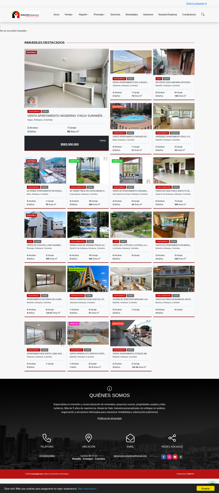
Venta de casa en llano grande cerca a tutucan (45, 245)
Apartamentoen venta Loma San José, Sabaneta (45, 353)
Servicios (115, 14)
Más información (87, 488)
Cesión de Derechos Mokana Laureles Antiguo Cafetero (131, 299)
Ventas (68, 14)
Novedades (132, 14)
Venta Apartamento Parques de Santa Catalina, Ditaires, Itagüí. (131, 136)
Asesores (148, 14)
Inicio (56, 14)
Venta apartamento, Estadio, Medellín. (131, 353)
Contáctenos (189, 14)
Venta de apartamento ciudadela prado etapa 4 (131, 191)
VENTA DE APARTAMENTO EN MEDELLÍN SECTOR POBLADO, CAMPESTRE (174, 245)
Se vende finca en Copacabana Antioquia (88, 191)
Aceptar (205, 488)
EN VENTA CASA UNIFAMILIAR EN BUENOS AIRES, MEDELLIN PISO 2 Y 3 (174, 82)
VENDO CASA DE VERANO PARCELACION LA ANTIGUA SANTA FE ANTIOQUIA (88, 245)
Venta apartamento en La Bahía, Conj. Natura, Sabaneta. (131, 82)
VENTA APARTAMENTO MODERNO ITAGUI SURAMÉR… (66, 115)
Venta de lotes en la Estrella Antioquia (131, 245)
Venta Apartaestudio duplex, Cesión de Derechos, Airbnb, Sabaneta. (88, 299)
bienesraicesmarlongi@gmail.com (130, 456)
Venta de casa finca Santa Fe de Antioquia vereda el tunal (174, 191)
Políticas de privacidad (110, 418)
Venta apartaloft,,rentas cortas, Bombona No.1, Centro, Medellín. (88, 353)
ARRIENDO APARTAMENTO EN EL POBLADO (174, 136)
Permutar (99, 14)
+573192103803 (47, 456)
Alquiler (83, 14)
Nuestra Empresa (168, 14)
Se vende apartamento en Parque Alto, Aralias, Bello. (45, 191)
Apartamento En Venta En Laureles (45, 299)
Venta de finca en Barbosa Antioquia (174, 299)
